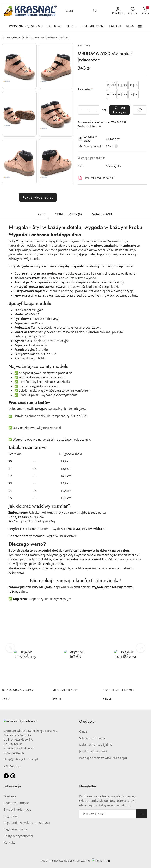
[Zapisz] (141, 813)
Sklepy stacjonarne (92, 738)
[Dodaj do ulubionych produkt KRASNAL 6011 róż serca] (144, 628)
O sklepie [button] (87, 721)
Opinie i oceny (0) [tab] (68, 214)
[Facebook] (6, 775)
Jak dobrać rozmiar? (93, 751)
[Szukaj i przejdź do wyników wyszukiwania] (94, 11)
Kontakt (9, 842)
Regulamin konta (15, 829)
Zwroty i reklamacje (17, 809)
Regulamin (11, 816)
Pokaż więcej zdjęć (37, 197)
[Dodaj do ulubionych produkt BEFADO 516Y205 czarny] (44, 628)
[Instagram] (12, 775)
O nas (83, 731)
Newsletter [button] (87, 786)
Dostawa (10, 796)
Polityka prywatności (18, 836)
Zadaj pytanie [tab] (102, 214)
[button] (140, 26)
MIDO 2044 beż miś (64, 689)
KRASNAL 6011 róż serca (118, 689)
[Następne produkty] (140, 648)
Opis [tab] (41, 214)
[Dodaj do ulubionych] (140, 110)
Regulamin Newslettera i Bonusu (27, 823)
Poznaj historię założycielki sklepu (103, 758)
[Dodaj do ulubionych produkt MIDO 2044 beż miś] (94, 628)
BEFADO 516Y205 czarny (17, 689)
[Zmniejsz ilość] (80, 110)
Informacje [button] (12, 786)
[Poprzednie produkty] (10, 648)
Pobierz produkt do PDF (99, 178)
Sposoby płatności (17, 803)
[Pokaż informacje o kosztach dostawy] (116, 146)
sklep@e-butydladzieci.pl (21, 759)
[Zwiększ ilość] (97, 110)
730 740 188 (12, 766)
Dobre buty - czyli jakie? (95, 745)
